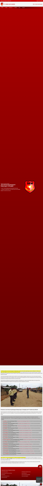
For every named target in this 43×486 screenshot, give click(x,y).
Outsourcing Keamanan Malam (26, 474)
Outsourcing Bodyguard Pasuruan (13, 430)
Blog (19, 7)
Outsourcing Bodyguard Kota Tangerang (16, 439)
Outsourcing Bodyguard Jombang (13, 437)
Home (2, 7)
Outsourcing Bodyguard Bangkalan (13, 444)
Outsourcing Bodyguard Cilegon (13, 441)
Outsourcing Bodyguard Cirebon (13, 423)
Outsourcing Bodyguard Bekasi (12, 421)
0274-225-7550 (40, 0)
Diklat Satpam (3, 474)
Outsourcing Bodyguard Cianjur (12, 425)
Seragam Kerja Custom (4, 471)
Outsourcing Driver (24, 473)
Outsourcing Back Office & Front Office (6, 473)
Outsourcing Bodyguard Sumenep (13, 446)
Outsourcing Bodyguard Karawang (13, 448)
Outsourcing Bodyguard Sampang (13, 434)
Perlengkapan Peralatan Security (26, 471)
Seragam (23, 7)
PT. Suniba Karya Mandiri (9, 4)
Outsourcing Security (4, 477)
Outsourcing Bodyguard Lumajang (13, 432)
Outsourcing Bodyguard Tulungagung (15, 453)
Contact (16, 7)
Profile (6, 7)
